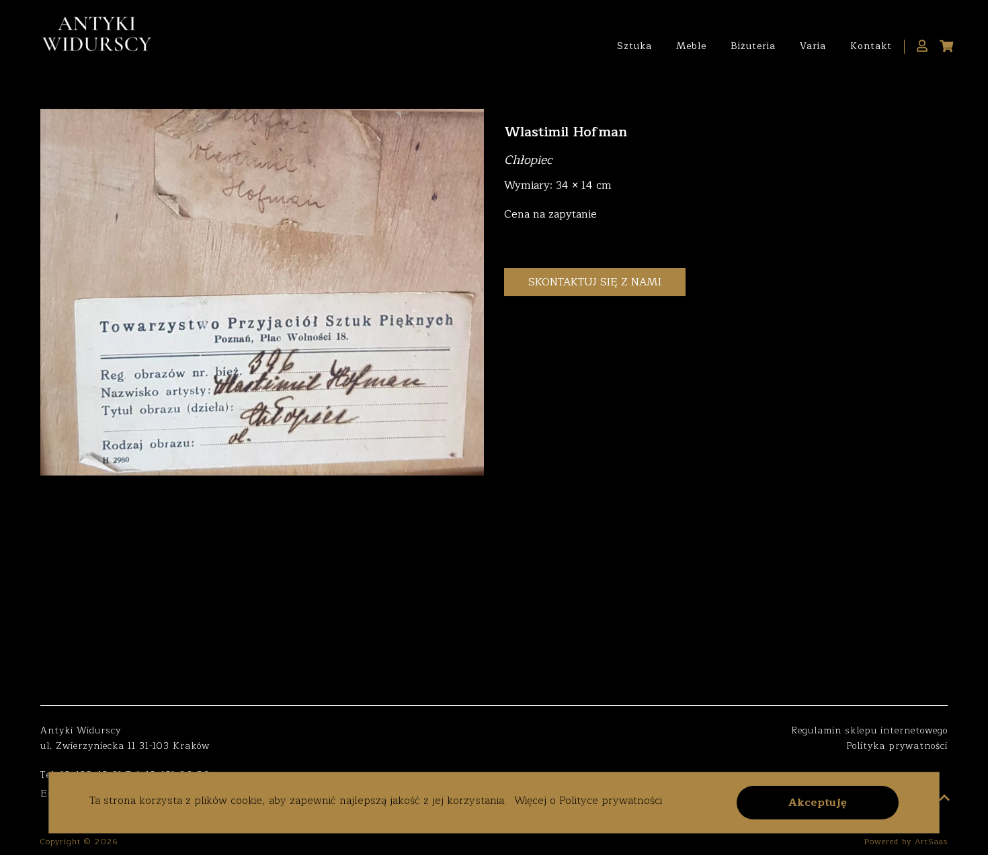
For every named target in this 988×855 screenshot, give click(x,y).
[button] (818, 802)
